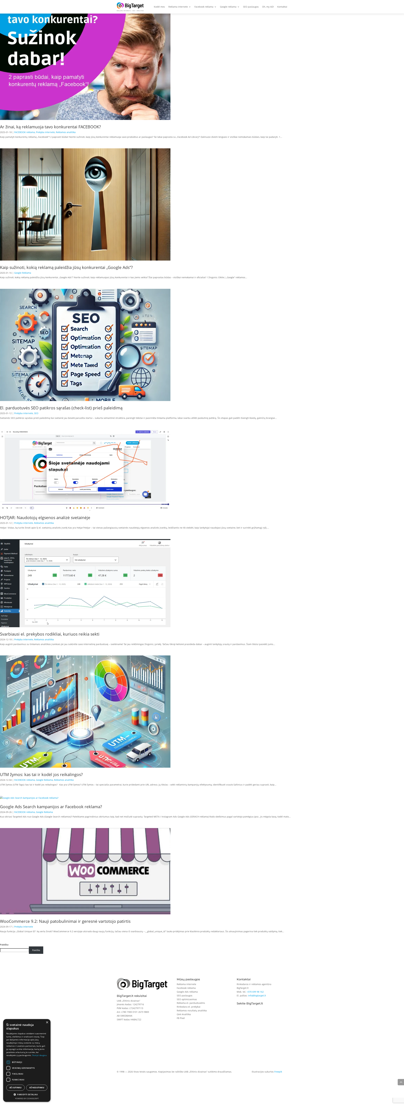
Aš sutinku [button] (15, 1087)
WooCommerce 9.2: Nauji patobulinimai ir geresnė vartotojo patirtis (65, 921)
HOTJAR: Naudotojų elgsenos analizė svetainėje (45, 517)
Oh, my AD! (268, 6)
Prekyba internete (45, 132)
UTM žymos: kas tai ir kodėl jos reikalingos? (41, 774)
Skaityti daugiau (39, 1055)
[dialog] (26, 1060)
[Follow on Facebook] (239, 1013)
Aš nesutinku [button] (36, 1087)
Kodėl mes (159, 6)
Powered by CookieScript (27, 1098)
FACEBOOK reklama (24, 132)
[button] (26, 1094)
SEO (36, 413)
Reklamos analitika (66, 132)
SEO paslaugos (251, 6)
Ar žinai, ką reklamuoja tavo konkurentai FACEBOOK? (50, 127)
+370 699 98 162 (255, 991)
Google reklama (228, 6)
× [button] (47, 1022)
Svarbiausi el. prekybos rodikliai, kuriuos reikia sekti (49, 634)
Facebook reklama (203, 6)
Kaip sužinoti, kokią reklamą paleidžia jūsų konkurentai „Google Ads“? (66, 267)
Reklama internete (178, 6)
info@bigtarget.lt (257, 995)
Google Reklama (22, 272)
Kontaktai (282, 6)
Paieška (4, 944)
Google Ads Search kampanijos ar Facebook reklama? (51, 806)
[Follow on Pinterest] (264, 1013)
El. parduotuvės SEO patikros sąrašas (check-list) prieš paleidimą (61, 408)
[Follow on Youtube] (258, 1013)
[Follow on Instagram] (245, 1013)
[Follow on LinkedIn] (251, 1013)
